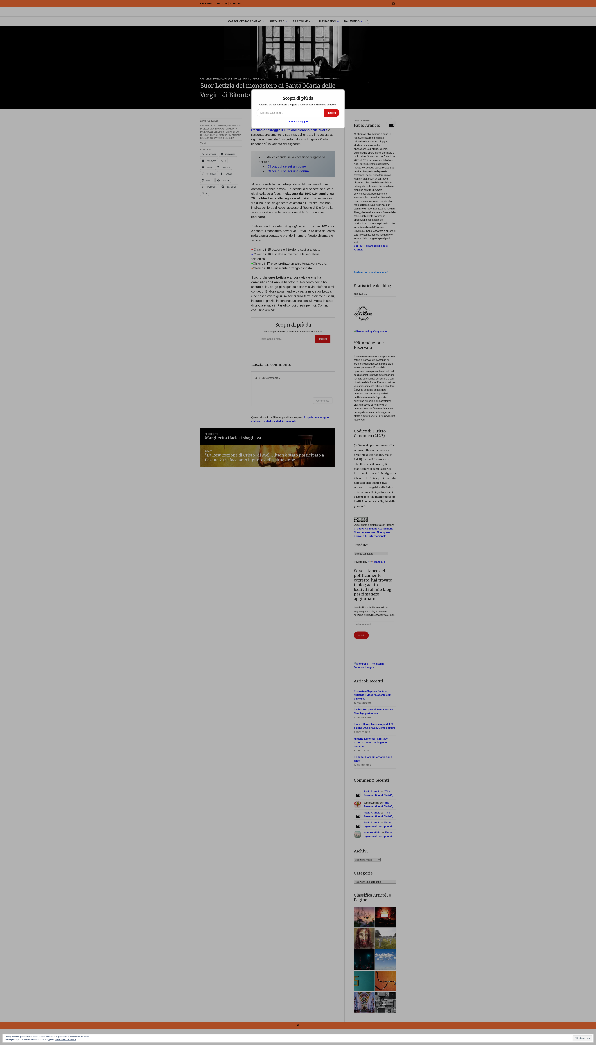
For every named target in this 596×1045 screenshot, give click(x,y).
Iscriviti (332, 112)
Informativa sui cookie (65, 1039)
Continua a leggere (298, 121)
